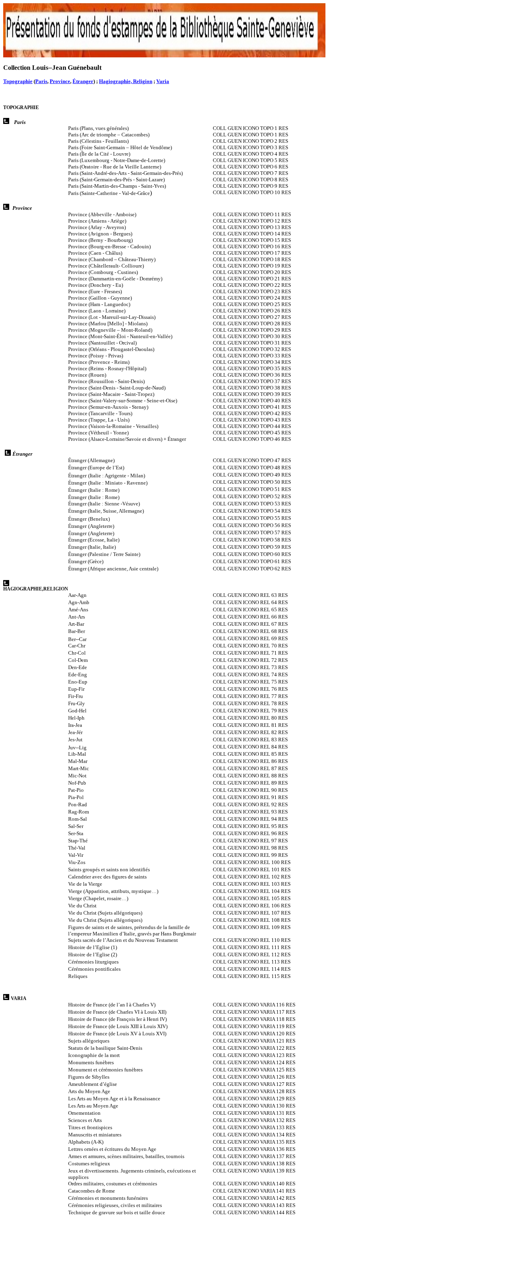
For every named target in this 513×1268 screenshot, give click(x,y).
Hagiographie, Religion (125, 81)
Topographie (17, 81)
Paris (41, 81)
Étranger (83, 81)
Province (60, 81)
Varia (162, 81)
